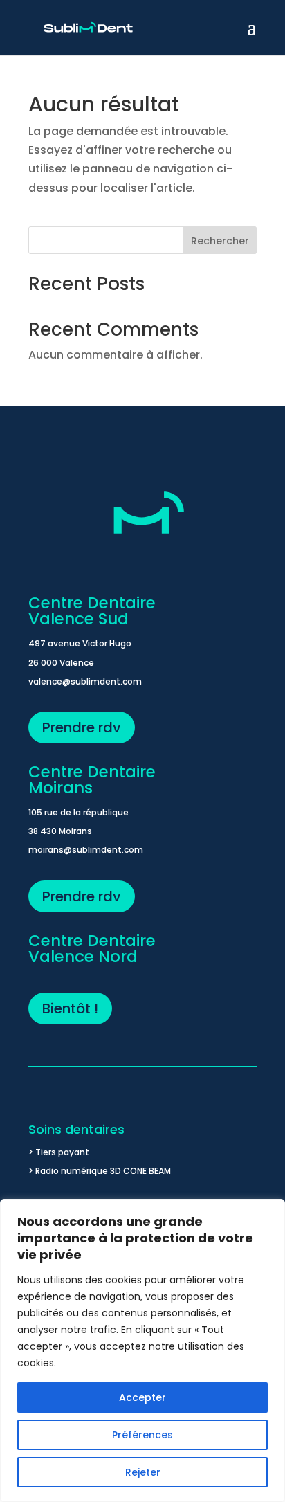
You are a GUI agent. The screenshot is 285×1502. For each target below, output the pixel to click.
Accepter (142, 1397)
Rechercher (220, 241)
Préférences (142, 1435)
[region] (142, 1350)
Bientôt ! (70, 1008)
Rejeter (142, 1472)
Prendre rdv (81, 727)
